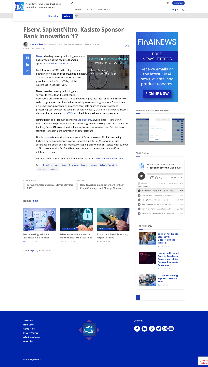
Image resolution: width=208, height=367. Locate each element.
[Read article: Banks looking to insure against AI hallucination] (39, 219)
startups (53, 169)
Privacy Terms (30, 333)
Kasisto (48, 137)
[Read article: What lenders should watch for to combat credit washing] (76, 219)
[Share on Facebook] (27, 57)
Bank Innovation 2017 (60, 63)
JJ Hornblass (37, 44)
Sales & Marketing (108, 165)
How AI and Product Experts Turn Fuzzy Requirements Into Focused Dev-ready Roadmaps (168, 259)
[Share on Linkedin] (27, 64)
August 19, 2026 (68, 241)
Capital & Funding (70, 165)
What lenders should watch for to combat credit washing (76, 236)
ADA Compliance (31, 337)
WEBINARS (103, 9)
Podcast (90, 9)
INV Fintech (72, 113)
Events (77, 9)
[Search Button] (183, 9)
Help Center (29, 324)
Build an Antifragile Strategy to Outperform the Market (168, 238)
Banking (70, 44)
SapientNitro (84, 119)
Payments (79, 44)
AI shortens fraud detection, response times (112, 236)
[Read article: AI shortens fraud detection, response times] (113, 219)
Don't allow (53, 16)
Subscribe (178, 3)
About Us (28, 320)
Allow (67, 16)
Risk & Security (92, 44)
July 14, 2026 (164, 246)
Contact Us (29, 328)
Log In (175, 9)
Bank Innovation (50, 165)
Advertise (28, 341)
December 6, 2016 (55, 44)
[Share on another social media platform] (27, 71)
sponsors (41, 169)
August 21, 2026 (31, 241)
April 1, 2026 (164, 285)
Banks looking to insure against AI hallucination (36, 236)
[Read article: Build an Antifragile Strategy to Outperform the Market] (147, 238)
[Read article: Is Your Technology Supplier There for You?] (147, 280)
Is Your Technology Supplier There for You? (168, 278)
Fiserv (39, 56)
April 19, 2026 (164, 269)
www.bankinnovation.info (109, 158)
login (32, 250)
